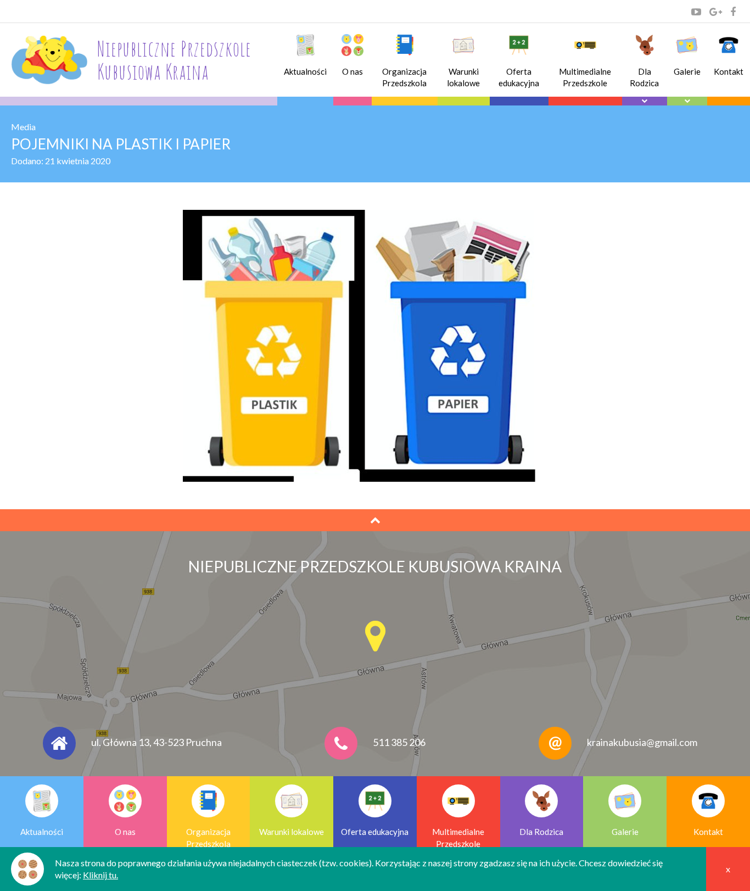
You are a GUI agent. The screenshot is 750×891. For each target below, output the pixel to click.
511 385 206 (399, 742)
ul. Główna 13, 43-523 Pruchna (156, 742)
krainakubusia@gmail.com (642, 742)
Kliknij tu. (100, 875)
